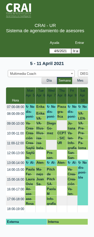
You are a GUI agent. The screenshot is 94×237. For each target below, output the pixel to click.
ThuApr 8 (61, 93)
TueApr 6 (40, 93)
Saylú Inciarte (30, 148)
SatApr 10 (83, 95)
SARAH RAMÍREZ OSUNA (50, 184)
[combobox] (41, 73)
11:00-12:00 (15, 143)
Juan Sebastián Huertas (40, 181)
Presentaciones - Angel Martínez (82, 128)
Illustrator (40, 128)
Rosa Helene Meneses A (30, 204)
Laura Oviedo (30, 181)
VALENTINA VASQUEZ (40, 118)
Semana (65, 80)
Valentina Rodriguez (71, 169)
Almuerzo (30, 163)
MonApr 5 (30, 93)
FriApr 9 (72, 93)
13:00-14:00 (15, 163)
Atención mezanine (40, 163)
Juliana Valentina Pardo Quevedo (71, 130)
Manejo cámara (40, 171)
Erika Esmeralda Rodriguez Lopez (40, 107)
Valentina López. (29, 123)
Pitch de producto (51, 171)
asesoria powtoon (30, 194)
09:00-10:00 (15, 123)
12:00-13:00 (15, 153)
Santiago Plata (71, 153)
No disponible (30, 112)
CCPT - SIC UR (61, 138)
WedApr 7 (51, 93)
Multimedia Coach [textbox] (23, 74)
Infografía (72, 145)
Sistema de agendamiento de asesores (45, 30)
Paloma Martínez (82, 138)
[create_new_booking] (62, 125)
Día (49, 80)
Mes (80, 80)
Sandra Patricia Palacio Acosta (72, 158)
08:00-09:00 (15, 114)
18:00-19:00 (15, 209)
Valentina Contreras (72, 191)
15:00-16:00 (15, 179)
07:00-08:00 (15, 107)
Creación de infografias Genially (30, 128)
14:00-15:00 (15, 170)
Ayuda (54, 43)
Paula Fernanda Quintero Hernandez (30, 171)
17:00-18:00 (15, 199)
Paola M (51, 191)
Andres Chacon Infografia (30, 189)
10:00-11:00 (15, 133)
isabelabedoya (40, 138)
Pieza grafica (61, 111)
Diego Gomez (51, 128)
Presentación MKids (51, 155)
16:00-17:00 (15, 189)
